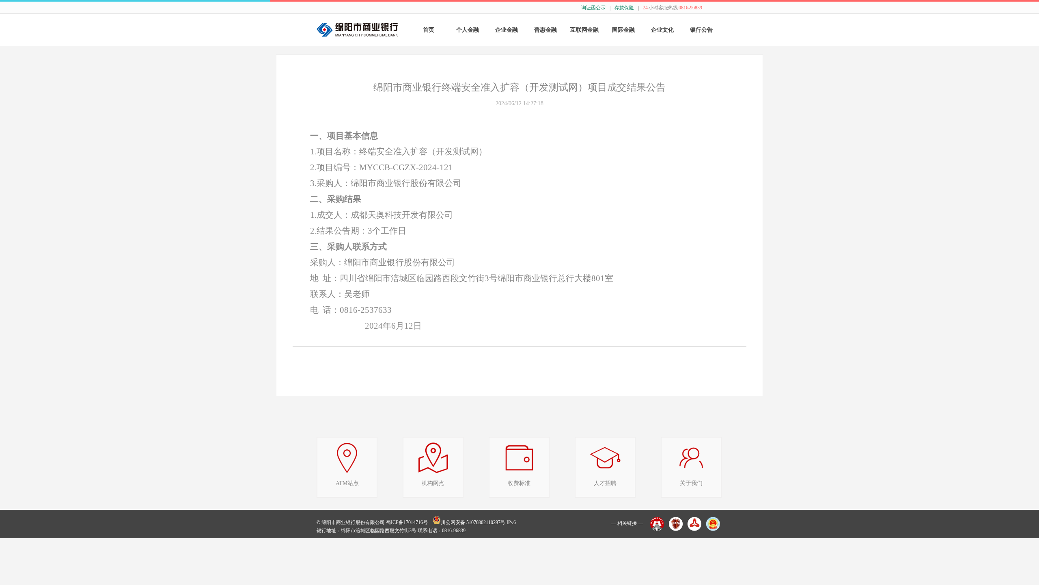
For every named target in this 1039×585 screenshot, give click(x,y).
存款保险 (624, 8)
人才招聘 (605, 483)
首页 (428, 30)
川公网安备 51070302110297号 (473, 522)
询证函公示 (593, 8)
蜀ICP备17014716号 (407, 522)
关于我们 (691, 483)
